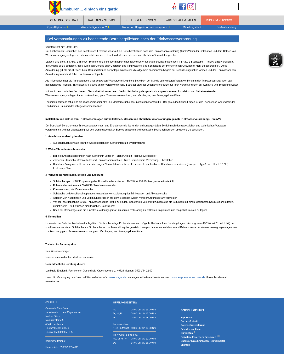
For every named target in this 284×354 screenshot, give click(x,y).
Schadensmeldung (191, 329)
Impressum (187, 317)
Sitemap (185, 345)
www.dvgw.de (117, 277)
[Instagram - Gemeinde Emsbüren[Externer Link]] (191, 7)
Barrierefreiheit (189, 321)
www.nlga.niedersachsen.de (188, 277)
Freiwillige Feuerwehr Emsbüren (199, 337)
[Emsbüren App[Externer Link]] (174, 7)
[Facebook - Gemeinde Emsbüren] (183, 7)
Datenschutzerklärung (193, 325)
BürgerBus (187, 333)
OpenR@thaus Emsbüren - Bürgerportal (203, 341)
